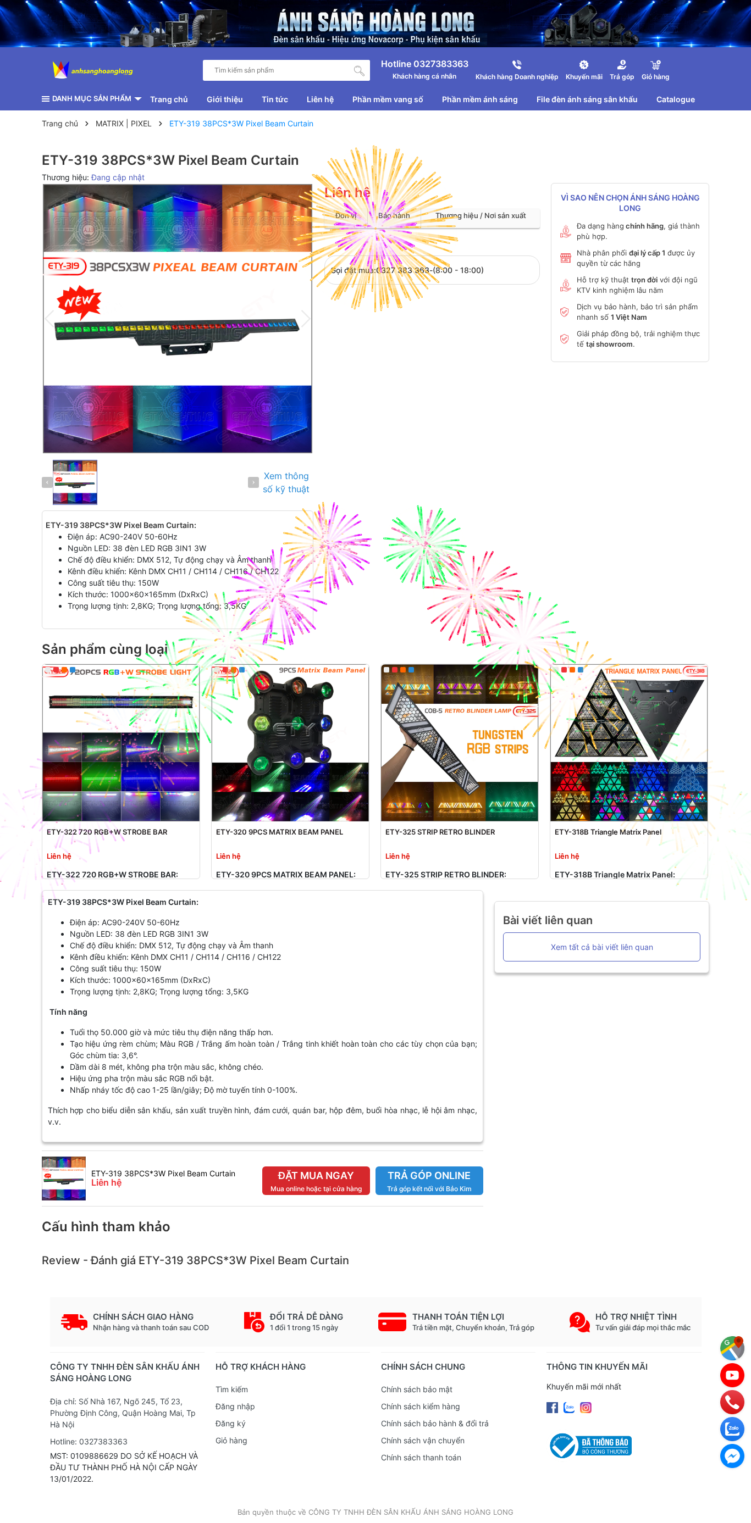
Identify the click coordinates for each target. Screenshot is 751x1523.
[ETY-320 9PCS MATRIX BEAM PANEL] (290, 742)
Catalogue (675, 99)
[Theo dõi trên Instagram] (586, 1406)
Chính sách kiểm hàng (420, 1406)
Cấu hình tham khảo (106, 1227)
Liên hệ (320, 99)
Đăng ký (231, 1423)
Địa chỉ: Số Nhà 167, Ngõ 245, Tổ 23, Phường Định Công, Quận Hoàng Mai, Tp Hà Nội (123, 1413)
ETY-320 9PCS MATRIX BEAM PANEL (279, 831)
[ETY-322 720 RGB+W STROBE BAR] (121, 742)
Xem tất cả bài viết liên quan (602, 947)
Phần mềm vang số (387, 99)
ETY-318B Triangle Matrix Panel (608, 831)
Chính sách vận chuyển (423, 1440)
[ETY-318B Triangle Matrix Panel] (629, 742)
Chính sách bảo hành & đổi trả (435, 1423)
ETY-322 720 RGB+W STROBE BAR (107, 831)
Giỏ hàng (231, 1440)
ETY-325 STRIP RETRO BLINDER (440, 831)
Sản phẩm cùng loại (105, 649)
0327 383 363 (402, 270)
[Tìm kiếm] (359, 70)
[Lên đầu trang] (732, 1504)
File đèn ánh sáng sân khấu (587, 99)
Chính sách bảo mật (416, 1389)
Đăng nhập (235, 1406)
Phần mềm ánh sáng (480, 99)
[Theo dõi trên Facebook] (553, 1406)
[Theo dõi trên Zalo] (570, 1406)
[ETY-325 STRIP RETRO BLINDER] (459, 742)
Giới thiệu (225, 99)
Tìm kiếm (232, 1389)
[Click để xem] (178, 319)
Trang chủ (169, 99)
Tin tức (275, 99)
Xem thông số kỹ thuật (286, 482)
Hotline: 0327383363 (89, 1441)
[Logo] (93, 70)
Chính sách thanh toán (421, 1457)
